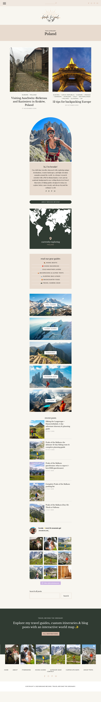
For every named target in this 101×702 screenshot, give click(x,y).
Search (66, 596)
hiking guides (40, 670)
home (6, 670)
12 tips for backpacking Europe (72, 101)
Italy (75, 96)
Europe (25, 95)
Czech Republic (68, 95)
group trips (88, 670)
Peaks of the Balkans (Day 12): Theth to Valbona (57, 506)
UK (81, 98)
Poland (33, 95)
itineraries (26, 670)
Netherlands (84, 96)
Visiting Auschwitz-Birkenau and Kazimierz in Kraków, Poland (29, 102)
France (88, 95)
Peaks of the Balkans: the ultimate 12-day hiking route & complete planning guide (58, 444)
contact (50, 671)
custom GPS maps (72, 670)
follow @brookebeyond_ (52, 583)
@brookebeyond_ (43, 530)
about (15, 670)
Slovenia (75, 98)
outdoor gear (56, 670)
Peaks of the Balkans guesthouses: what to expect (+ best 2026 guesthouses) (57, 465)
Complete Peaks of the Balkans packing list (58, 485)
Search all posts (36, 591)
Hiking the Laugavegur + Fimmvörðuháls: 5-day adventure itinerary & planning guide (58, 425)
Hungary (67, 96)
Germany (58, 96)
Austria (56, 95)
